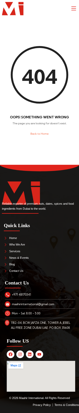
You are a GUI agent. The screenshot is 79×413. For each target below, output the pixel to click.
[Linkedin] (30, 354)
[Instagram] (20, 354)
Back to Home (39, 133)
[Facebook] (10, 354)
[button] (72, 8)
